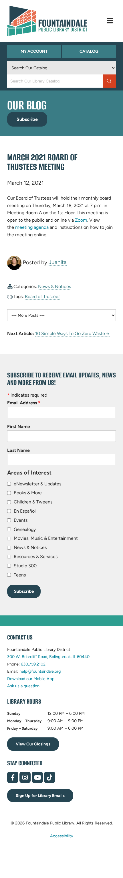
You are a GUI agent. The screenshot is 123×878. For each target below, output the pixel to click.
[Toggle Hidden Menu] (110, 20)
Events (20, 520)
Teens (20, 575)
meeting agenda (32, 227)
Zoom (81, 220)
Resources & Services (35, 556)
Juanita (58, 262)
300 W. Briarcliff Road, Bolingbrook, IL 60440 (48, 656)
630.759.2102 (33, 664)
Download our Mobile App (31, 678)
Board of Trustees (42, 296)
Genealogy (25, 529)
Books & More (28, 492)
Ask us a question (23, 685)
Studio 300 (25, 565)
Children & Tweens (33, 502)
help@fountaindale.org (40, 671)
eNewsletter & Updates (37, 484)
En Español (25, 511)
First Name (18, 426)
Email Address (23, 402)
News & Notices (54, 286)
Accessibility (61, 835)
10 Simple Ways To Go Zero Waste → (72, 333)
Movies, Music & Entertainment (46, 538)
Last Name (18, 450)
